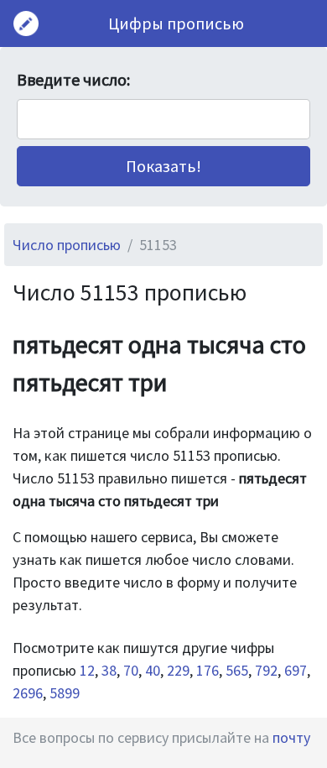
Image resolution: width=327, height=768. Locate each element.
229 (178, 670)
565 (237, 670)
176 (207, 670)
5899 (64, 693)
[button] (163, 166)
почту (291, 737)
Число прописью (67, 244)
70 (130, 670)
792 (266, 670)
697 (295, 670)
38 (109, 670)
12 (87, 670)
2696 (28, 693)
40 (152, 670)
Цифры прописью (176, 23)
